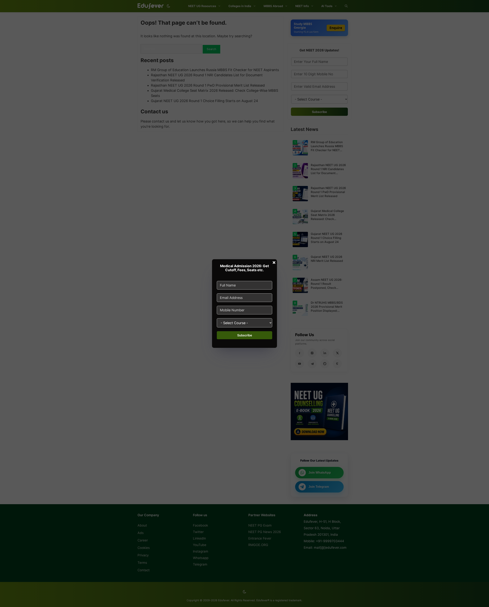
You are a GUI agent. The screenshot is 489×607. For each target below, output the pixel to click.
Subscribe (244, 335)
